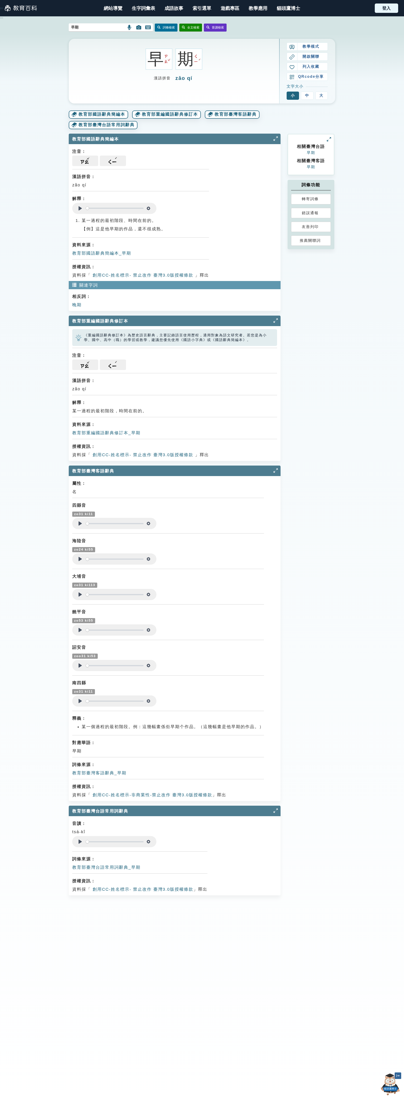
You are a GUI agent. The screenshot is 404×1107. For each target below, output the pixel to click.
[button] (202, 8)
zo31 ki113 (84, 585)
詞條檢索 (169, 27)
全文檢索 (193, 27)
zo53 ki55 (83, 620)
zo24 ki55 (83, 549)
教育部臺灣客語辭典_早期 (99, 773)
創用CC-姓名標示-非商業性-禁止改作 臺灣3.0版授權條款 (151, 795)
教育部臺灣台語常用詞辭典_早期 (106, 867)
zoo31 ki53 (85, 656)
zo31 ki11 (83, 514)
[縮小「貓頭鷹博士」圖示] (398, 1075)
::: (2, 8)
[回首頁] (21, 8)
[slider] (115, 208)
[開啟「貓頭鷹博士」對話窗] (390, 1084)
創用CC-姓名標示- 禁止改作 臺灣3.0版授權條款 (142, 275)
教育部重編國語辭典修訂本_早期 (106, 433)
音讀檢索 (218, 27)
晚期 (77, 305)
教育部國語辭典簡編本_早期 (101, 253)
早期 (311, 153)
